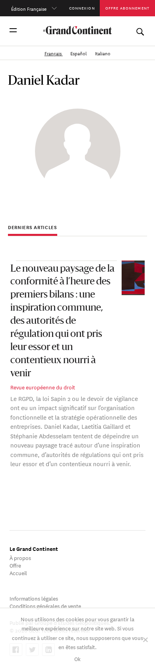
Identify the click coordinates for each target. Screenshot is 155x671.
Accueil (18, 572)
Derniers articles (32, 227)
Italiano (102, 53)
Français (54, 53)
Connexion (82, 7)
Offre (15, 565)
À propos (20, 557)
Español (79, 53)
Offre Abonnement (127, 7)
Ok (77, 658)
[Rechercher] (139, 30)
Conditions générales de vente (45, 605)
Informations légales (34, 598)
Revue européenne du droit (42, 387)
